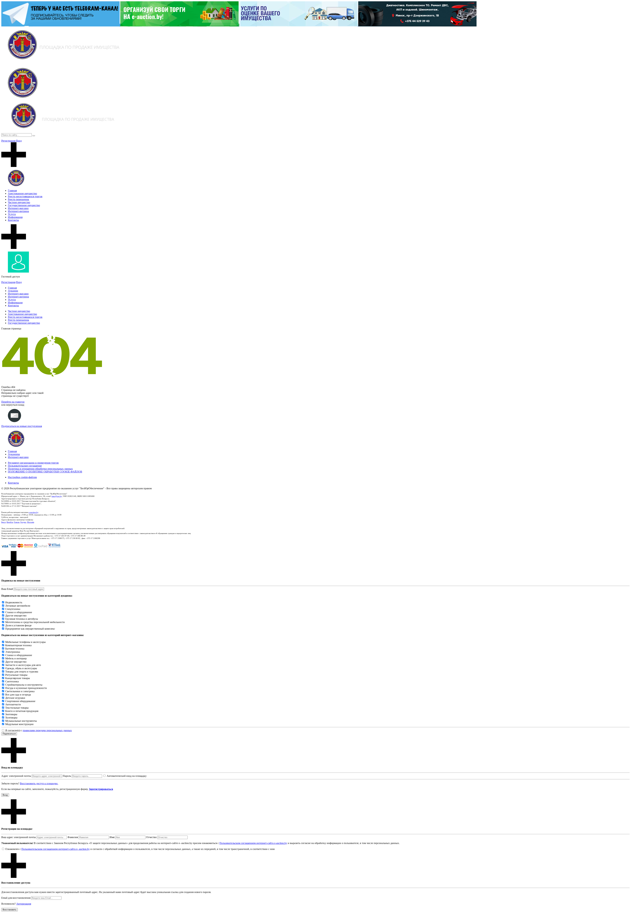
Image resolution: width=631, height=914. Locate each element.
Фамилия (73, 837)
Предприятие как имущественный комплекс (30, 628)
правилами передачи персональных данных (47, 730)
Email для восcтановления (15, 897)
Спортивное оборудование (20, 701)
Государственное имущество (24, 205)
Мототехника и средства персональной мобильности (35, 622)
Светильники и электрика (20, 691)
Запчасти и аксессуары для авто (23, 665)
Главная (12, 190)
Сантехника (12, 681)
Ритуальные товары (16, 674)
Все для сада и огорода (18, 694)
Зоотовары (11, 714)
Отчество (151, 837)
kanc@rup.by (57, 496)
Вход (19, 140)
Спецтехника (12, 609)
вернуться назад (15, 404)
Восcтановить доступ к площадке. (39, 783)
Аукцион (13, 290)
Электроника (12, 651)
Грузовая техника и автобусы (21, 618)
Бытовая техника (14, 648)
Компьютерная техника (18, 645)
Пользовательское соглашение (25, 465)
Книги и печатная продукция (21, 711)
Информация (15, 217)
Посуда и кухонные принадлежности (26, 688)
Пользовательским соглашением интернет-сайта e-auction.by (253, 843)
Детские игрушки (15, 697)
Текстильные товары (17, 707)
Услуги (12, 214)
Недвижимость (13, 602)
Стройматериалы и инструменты (23, 684)
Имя (112, 837)
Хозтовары (11, 717)
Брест (3, 522)
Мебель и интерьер (16, 658)
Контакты (13, 220)
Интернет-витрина (18, 211)
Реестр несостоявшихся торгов (25, 196)
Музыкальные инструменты (21, 720)
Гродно (23, 522)
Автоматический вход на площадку (127, 776)
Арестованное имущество (22, 193)
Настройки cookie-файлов (22, 477)
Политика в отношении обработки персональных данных (40, 468)
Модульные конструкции (19, 724)
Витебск (10, 522)
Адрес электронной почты (16, 776)
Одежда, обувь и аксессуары (21, 668)
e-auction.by (33, 512)
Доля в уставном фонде (18, 625)
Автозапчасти (13, 704)
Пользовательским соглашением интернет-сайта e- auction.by (55, 849)
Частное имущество (19, 202)
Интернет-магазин (18, 208)
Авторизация (23, 903)
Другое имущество (15, 615)
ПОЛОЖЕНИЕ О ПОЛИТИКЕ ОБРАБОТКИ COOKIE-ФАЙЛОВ (45, 471)
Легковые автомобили (17, 605)
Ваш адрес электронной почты (18, 837)
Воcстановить (9, 909)
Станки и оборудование (18, 612)
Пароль (67, 776)
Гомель (16, 522)
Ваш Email (7, 589)
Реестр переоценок (18, 199)
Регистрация (8, 140)
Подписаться (9, 733)
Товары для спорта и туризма (21, 671)
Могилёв (30, 522)
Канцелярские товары (17, 678)
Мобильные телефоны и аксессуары (25, 642)
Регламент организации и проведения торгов (33, 462)
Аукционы (14, 454)
